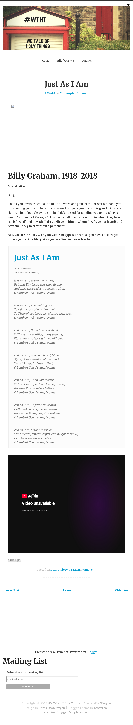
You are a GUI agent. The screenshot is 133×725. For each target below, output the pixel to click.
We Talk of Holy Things (64, 703)
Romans (87, 569)
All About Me (65, 60)
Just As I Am (66, 84)
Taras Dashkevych (52, 708)
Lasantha (100, 708)
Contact (87, 60)
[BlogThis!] (12, 560)
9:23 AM (49, 93)
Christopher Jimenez (74, 93)
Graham (74, 569)
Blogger (92, 652)
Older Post (122, 590)
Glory (63, 569)
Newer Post (11, 590)
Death (54, 569)
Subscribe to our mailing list (24, 672)
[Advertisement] (66, 626)
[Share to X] (16, 560)
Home (46, 60)
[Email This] (9, 560)
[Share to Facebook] (19, 560)
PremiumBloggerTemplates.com (67, 712)
